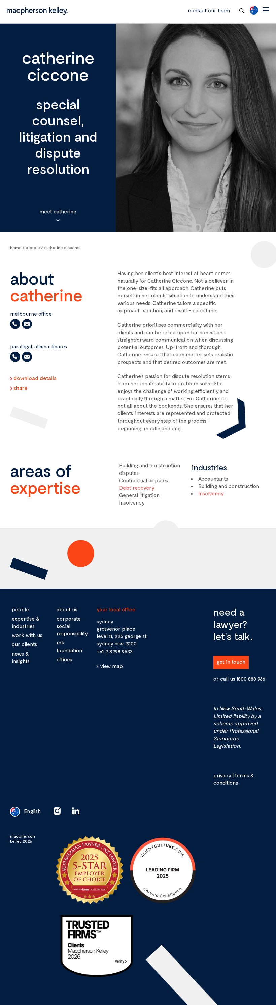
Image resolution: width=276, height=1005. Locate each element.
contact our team (209, 10)
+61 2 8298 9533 (115, 651)
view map (111, 666)
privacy (222, 775)
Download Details (35, 378)
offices (64, 659)
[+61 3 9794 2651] (15, 357)
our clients (24, 644)
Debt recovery (136, 487)
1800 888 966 (250, 678)
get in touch (231, 661)
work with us (27, 635)
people (20, 609)
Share (20, 388)
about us (67, 609)
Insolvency (211, 493)
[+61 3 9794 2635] (15, 324)
